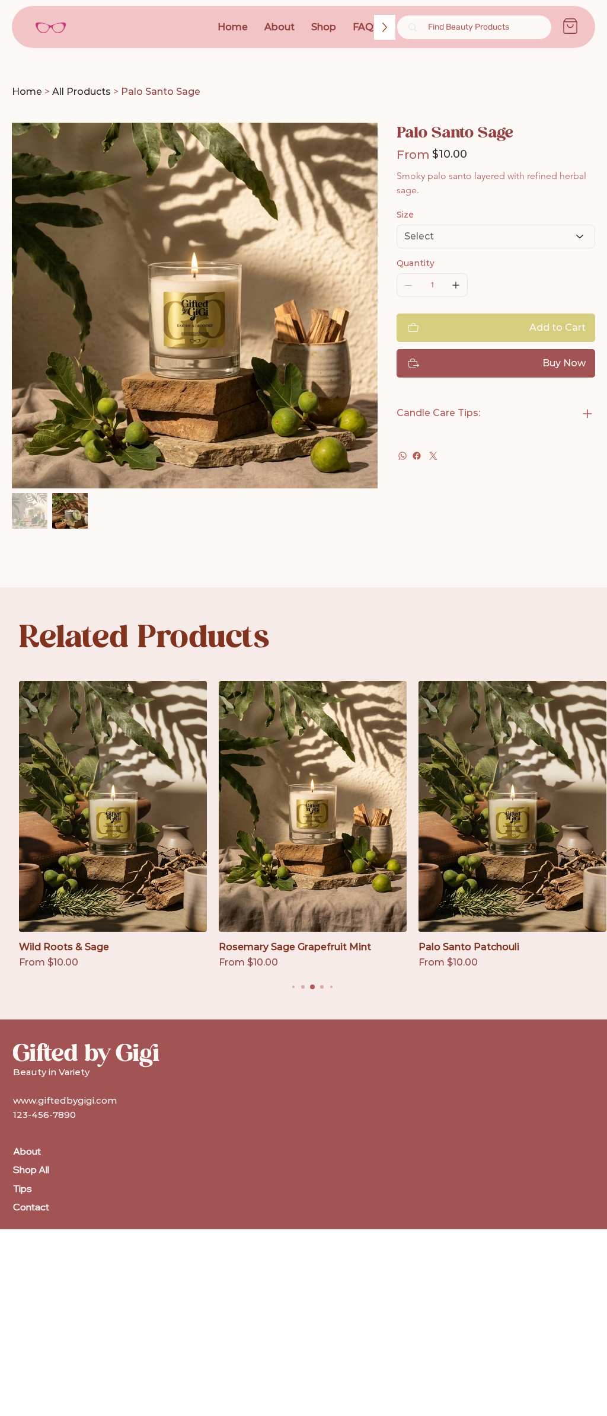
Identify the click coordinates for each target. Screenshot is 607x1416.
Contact (31, 1207)
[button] (367, 27)
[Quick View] (113, 806)
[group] (312, 825)
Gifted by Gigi (86, 1053)
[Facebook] (417, 456)
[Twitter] (433, 456)
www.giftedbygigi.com (65, 1100)
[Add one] (456, 285)
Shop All (31, 1169)
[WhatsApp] (402, 456)
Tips (22, 1188)
